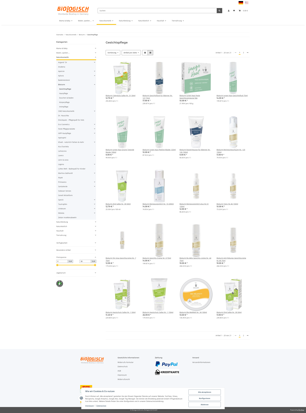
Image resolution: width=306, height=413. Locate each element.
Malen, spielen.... (63, 53)
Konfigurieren (204, 398)
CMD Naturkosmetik (66, 111)
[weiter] (247, 53)
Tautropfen (62, 204)
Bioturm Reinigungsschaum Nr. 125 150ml (231, 151)
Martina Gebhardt (65, 173)
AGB (119, 371)
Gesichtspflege (65, 89)
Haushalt (59, 231)
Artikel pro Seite (130, 53)
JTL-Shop (301, 410)
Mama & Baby (61, 48)
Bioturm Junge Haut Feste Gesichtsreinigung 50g (190, 96)
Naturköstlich (61, 226)
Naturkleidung (62, 222)
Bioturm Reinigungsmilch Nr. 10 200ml (158, 204)
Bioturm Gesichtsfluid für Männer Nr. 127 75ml (158, 96)
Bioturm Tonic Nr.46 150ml (227, 204)
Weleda (61, 213)
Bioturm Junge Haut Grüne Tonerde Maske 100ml (120, 151)
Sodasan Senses (64, 191)
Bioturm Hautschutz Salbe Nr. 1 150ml (158, 312)
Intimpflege (63, 107)
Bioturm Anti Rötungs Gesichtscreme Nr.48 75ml (231, 259)
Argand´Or (62, 62)
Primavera (62, 182)
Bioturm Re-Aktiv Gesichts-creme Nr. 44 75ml (195, 259)
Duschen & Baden (66, 98)
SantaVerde (62, 186)
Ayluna (61, 76)
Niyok (60, 177)
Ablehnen (205, 405)
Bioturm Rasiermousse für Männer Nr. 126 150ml (195, 151)
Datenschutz (101, 406)
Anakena (61, 67)
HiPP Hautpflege (64, 133)
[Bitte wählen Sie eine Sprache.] (241, 2)
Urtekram (62, 208)
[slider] (57, 265)
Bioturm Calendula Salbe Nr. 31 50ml (120, 95)
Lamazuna (62, 151)
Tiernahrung (61, 235)
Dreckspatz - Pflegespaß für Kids (71, 120)
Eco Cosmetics (64, 124)
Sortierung (112, 53)
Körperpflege (64, 102)
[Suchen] (219, 10)
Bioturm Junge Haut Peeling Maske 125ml (159, 150)
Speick (60, 200)
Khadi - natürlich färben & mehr (71, 142)
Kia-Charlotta (63, 146)
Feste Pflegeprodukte (66, 129)
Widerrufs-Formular (126, 362)
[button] (228, 10)
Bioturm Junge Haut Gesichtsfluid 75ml (232, 95)
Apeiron (61, 71)
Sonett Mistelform (65, 195)
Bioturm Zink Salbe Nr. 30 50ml (118, 204)
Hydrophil (62, 138)
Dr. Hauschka (63, 115)
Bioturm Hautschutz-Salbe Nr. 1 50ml (121, 312)
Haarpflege (63, 93)
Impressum (89, 406)
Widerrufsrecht (124, 379)
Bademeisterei (64, 80)
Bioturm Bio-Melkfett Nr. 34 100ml (193, 312)
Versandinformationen (201, 362)
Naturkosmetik (62, 57)
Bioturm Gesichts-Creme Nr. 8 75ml (157, 258)
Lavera (60, 155)
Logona (61, 164)
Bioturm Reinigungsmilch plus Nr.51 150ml (194, 205)
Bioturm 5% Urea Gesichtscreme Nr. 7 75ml (121, 259)
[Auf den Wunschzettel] (134, 65)
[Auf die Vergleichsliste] (128, 65)
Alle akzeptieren (204, 392)
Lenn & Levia (63, 160)
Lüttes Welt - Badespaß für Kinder (71, 169)
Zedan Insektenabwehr (67, 217)
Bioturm (61, 84)
